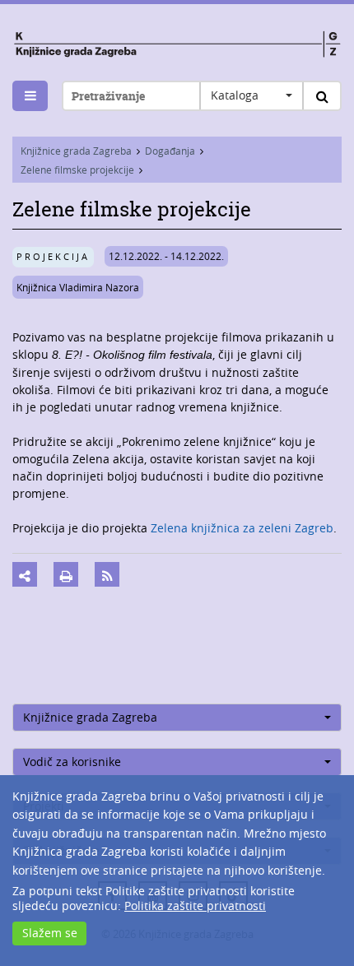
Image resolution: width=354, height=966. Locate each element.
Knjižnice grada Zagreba (76, 150)
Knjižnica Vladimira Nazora (77, 287)
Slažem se (49, 932)
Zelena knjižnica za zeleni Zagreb (242, 528)
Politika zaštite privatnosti (195, 905)
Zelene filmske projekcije (77, 169)
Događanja (170, 150)
